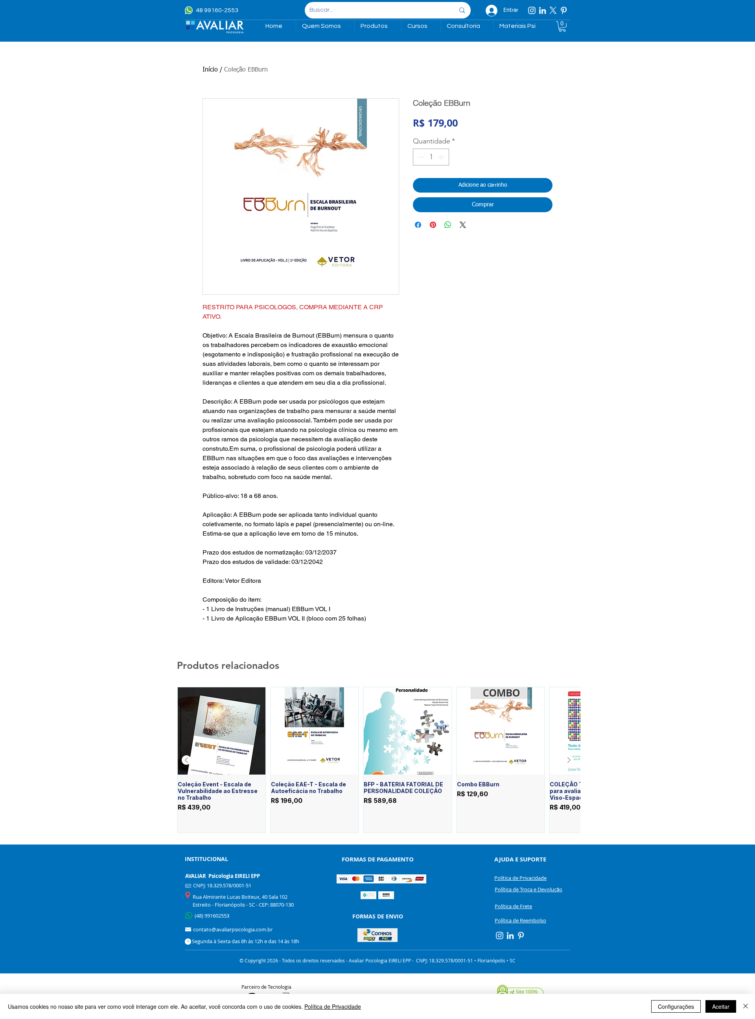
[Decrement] (420, 157)
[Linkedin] (542, 10)
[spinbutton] (431, 157)
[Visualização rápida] (221, 731)
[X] (553, 10)
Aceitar (720, 1006)
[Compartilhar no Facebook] (418, 225)
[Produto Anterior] (186, 760)
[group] (377, 760)
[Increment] (442, 157)
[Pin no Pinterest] (433, 225)
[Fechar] (745, 1006)
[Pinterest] (564, 10)
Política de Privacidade (332, 1006)
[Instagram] (532, 10)
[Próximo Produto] (569, 760)
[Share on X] (463, 225)
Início (210, 70)
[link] (562, 26)
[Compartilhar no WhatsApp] (448, 225)
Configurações (676, 1006)
